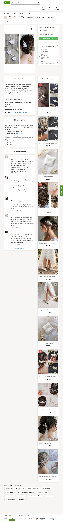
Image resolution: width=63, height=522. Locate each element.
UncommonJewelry (16, 17)
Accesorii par (9, 488)
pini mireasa (22, 499)
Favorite (50, 9)
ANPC (5, 518)
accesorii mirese (46, 488)
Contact (8, 21)
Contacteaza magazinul (19, 112)
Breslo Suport (61, 190)
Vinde (13, 518)
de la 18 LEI (19, 133)
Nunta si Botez (20, 488)
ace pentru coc (9, 496)
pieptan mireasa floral (35, 496)
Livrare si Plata (40, 17)
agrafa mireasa (21, 496)
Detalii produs (20, 79)
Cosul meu (56, 9)
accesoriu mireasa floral (12, 492)
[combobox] (48, 34)
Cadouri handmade (33, 488)
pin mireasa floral (10, 499)
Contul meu (42, 9)
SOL (9, 518)
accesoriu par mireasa (28, 492)
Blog (17, 518)
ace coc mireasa (42, 492)
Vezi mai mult (19, 248)
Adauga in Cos (48, 38)
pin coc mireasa (48, 496)
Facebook (23, 518)
